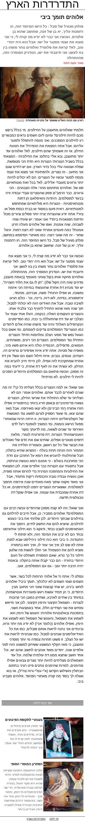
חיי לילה (54, 819)
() (21, 120)
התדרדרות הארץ (36, 819)
